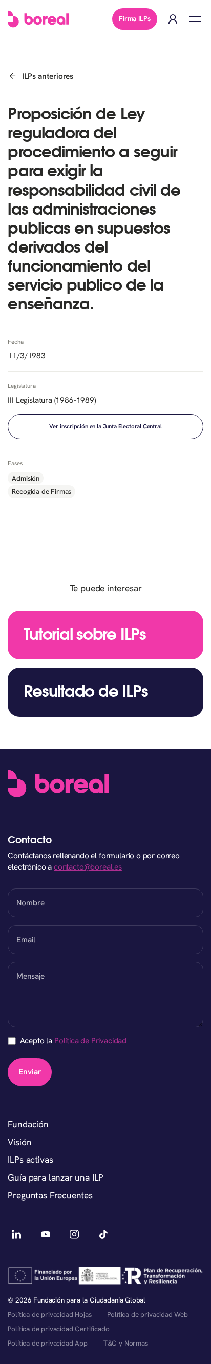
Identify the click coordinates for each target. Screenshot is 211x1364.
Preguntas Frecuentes (50, 1195)
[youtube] (45, 1234)
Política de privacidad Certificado (58, 1328)
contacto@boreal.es (88, 867)
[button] (195, 19)
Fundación (28, 1124)
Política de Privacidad (90, 1041)
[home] (38, 19)
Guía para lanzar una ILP (55, 1177)
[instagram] (74, 1234)
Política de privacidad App (47, 1343)
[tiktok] (103, 1234)
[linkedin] (16, 1234)
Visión (19, 1142)
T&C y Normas (125, 1343)
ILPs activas (30, 1159)
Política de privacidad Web (147, 1314)
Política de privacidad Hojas (49, 1314)
